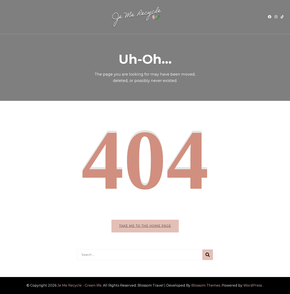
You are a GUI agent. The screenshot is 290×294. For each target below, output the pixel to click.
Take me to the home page (145, 226)
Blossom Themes (205, 285)
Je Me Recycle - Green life (79, 285)
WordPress (252, 285)
